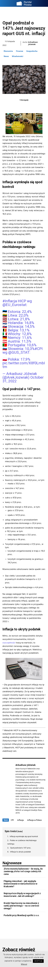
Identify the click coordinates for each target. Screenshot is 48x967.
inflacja (20, 820)
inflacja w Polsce (34, 820)
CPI (12, 820)
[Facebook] (15, 105)
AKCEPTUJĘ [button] (38, 961)
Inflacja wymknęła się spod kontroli (24, 836)
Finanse (19, 51)
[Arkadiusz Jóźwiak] (8, 789)
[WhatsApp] (32, 105)
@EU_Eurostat (14, 305)
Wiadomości (17, 56)
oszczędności (8, 642)
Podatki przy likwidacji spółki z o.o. (21, 915)
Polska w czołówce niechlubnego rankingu (22, 842)
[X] (21, 105)
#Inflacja (9, 301)
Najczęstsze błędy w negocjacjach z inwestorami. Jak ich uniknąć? (22, 894)
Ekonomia (8, 51)
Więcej (24, 964)
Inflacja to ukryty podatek (20, 852)
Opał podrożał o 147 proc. (20, 848)
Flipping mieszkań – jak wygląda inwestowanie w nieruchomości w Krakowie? (20, 884)
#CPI (39, 349)
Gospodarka (31, 51)
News (6, 56)
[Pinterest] (26, 105)
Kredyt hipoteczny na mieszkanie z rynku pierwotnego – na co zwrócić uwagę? (21, 906)
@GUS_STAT (18, 352)
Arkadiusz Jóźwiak (33, 43)
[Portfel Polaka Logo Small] (24, 3)
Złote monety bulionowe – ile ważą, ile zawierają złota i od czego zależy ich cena (23, 871)
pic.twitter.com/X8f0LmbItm (23, 365)
